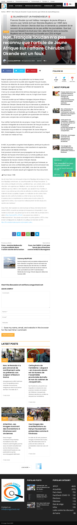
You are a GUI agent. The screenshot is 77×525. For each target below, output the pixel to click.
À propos (44, 1)
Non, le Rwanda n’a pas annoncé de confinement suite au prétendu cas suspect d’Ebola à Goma (12, 371)
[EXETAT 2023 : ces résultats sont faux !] (31, 497)
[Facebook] (14, 234)
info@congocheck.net (10, 509)
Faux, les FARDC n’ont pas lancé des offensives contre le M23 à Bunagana (39, 247)
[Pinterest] (23, 234)
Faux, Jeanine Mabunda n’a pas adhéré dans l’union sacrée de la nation (12, 247)
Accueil (3, 1)
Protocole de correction (22, 1)
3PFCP (8, 12)
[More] (40, 71)
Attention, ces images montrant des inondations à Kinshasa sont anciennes (11, 429)
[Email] (33, 234)
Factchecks (9, 1)
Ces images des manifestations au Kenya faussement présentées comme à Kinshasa (38, 429)
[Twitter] (19, 234)
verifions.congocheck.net (32, 285)
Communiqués (35, 1)
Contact (53, 1)
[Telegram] (37, 234)
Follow (64, 77)
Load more (25, 467)
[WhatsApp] (28, 234)
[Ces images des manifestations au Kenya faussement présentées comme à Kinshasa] (38, 414)
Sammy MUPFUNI (14, 61)
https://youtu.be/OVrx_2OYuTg (14, 215)
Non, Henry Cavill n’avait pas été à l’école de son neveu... (43, 504)
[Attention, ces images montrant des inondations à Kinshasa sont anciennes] (12, 414)
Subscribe (72, 77)
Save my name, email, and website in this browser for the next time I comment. (25, 328)
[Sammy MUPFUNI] (5, 60)
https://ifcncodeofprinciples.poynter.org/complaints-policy (16, 222)
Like (56, 77)
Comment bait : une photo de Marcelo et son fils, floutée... (43, 487)
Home (3, 12)
